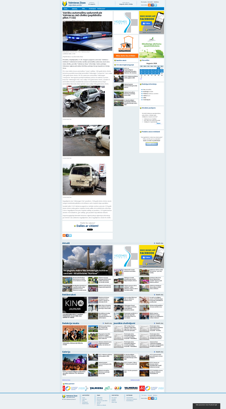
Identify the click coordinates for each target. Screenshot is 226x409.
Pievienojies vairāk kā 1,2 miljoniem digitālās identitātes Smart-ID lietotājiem (130, 316)
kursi (146, 95)
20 (151, 73)
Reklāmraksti (101, 8)
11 (144, 72)
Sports (98, 403)
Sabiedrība (99, 397)
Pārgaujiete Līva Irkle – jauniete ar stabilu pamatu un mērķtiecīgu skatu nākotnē (105, 336)
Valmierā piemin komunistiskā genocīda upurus (130, 85)
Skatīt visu (159, 243)
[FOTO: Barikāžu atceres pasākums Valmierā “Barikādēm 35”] (144, 373)
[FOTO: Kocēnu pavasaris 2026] (119, 373)
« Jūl (141, 79)
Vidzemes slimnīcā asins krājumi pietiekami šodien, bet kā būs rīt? (105, 343)
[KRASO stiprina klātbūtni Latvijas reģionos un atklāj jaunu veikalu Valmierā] (144, 316)
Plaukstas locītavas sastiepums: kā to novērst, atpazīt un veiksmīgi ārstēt (103, 300)
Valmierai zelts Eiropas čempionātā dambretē (104, 286)
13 (151, 72)
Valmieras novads (135, 380)
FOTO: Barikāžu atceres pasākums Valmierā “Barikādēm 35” (156, 372)
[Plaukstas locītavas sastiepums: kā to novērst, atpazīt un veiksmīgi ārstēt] (93, 300)
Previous (65, 261)
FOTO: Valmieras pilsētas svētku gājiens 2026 (131, 77)
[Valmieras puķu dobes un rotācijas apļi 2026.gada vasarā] (93, 328)
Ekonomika (99, 399)
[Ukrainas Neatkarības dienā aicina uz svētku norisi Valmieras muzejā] (67, 280)
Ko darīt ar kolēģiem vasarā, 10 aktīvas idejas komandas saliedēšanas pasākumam (156, 300)
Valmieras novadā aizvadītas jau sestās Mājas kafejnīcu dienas (130, 279)
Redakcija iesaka (70, 323)
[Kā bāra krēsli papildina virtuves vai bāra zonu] (144, 308)
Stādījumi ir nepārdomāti (150, 122)
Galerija (66, 351)
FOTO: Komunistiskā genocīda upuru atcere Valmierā (156, 356)
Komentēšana (129, 400)
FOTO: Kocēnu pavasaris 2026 (130, 371)
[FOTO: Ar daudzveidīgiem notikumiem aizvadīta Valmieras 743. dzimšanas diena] (119, 71)
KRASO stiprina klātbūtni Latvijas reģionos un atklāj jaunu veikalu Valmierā (156, 316)
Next (110, 261)
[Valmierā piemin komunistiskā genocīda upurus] (119, 86)
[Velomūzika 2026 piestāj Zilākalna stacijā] (74, 333)
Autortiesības (129, 397)
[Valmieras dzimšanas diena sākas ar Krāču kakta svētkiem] (144, 288)
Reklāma (156, 2)
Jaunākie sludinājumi (124, 323)
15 (158, 72)
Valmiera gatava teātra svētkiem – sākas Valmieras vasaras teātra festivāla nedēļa (131, 288)
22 (158, 73)
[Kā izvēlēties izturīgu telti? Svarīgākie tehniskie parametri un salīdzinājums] (93, 316)
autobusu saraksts (150, 93)
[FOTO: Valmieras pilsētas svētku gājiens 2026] (119, 79)
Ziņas (65, 8)
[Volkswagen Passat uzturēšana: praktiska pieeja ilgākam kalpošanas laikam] (119, 308)
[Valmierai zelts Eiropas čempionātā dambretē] (93, 288)
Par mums (144, 2)
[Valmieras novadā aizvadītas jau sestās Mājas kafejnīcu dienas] (119, 280)
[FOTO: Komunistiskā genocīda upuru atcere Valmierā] (144, 357)
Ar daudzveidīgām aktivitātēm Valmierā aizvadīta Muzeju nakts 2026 (130, 102)
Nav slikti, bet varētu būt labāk (152, 120)
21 (155, 73)
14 (155, 72)
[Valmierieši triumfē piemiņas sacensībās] (119, 272)
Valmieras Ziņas (66, 380)
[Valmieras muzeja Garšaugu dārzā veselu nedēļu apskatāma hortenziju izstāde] (93, 280)
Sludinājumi (92, 8)
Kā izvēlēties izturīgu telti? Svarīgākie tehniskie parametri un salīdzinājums (104, 316)
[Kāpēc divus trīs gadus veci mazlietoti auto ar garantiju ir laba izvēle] (93, 308)
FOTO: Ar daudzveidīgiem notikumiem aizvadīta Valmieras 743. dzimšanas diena (131, 71)
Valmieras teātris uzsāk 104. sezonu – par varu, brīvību (156, 271)
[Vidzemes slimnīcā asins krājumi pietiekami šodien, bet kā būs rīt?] (93, 344)
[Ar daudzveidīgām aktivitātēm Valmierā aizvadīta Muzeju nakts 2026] (119, 102)
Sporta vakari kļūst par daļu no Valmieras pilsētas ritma (130, 299)
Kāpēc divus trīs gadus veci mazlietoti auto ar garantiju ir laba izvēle (104, 307)
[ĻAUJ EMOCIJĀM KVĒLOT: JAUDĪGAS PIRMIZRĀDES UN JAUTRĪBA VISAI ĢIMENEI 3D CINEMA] (74, 305)
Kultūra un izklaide (101, 405)
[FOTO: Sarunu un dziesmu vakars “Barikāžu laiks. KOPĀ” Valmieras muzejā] (144, 365)
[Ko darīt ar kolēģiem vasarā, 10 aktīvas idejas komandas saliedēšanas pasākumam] (144, 300)
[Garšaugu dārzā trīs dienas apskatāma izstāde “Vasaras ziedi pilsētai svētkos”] (144, 280)
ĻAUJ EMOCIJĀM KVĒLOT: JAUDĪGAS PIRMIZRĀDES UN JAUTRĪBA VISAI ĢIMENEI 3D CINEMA (73, 316)
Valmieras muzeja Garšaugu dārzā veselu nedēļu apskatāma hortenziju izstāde (104, 280)
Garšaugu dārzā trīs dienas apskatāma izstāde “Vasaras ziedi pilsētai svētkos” (156, 280)
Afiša (83, 8)
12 (148, 72)
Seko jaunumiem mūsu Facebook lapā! (206, 404)
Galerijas (74, 8)
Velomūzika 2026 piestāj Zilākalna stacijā (73, 343)
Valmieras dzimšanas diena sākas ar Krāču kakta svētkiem (155, 287)
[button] (152, 6)
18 (144, 73)
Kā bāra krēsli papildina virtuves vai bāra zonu (156, 306)
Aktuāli (66, 243)
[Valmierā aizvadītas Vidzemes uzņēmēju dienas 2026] (119, 94)
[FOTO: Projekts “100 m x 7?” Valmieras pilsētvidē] (119, 365)
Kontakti (150, 2)
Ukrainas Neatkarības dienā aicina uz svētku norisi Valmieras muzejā (79, 279)
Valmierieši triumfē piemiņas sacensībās (129, 270)
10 (141, 72)
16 (161, 72)
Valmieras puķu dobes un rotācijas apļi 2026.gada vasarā (104, 327)
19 (148, 73)
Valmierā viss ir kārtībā (150, 119)
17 (141, 73)
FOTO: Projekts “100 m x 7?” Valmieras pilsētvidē (130, 363)
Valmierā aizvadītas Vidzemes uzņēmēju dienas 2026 (129, 93)
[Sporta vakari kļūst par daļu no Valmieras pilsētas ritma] (119, 300)
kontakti (148, 91)
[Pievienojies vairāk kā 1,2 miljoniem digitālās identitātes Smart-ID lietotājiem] (119, 316)
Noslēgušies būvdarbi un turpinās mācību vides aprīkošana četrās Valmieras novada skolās (79, 288)
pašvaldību (147, 89)
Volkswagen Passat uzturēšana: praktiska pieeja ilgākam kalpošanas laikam (130, 308)
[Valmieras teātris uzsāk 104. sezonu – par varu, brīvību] (144, 272)
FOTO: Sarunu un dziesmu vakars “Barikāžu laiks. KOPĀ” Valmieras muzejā (156, 365)
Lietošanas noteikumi (131, 399)
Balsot (158, 123)
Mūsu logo (114, 402)
